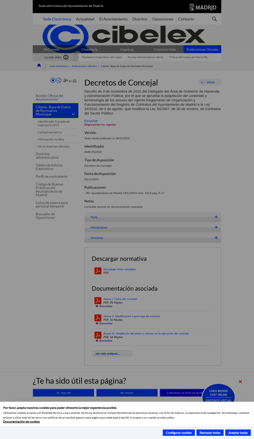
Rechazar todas (210, 432)
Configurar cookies (179, 432)
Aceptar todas (238, 432)
